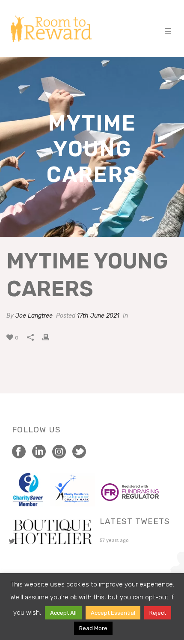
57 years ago (114, 540)
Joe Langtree (34, 315)
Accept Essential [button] (113, 613)
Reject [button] (157, 613)
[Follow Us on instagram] (59, 452)
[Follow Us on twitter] (79, 452)
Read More (93, 628)
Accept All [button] (63, 613)
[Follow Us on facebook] (19, 452)
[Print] (50, 337)
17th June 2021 (98, 315)
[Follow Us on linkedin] (39, 452)
